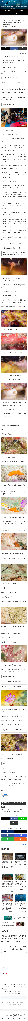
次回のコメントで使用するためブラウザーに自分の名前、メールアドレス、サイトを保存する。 (13, 987)
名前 (3, 968)
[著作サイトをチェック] (7, 831)
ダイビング (5, 811)
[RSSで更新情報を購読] (20, 839)
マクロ (11, 811)
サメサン (17, 809)
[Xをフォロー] (20, 831)
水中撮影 (17, 811)
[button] (22, 48)
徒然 (4, 806)
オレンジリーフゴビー (7, 809)
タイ (22, 809)
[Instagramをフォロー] (20, 835)
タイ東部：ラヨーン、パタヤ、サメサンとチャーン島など (14, 803)
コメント (4, 951)
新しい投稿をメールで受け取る (11, 993)
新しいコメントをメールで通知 (11, 991)
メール (4, 973)
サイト (3, 979)
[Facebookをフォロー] (7, 835)
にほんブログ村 (5, 797)
